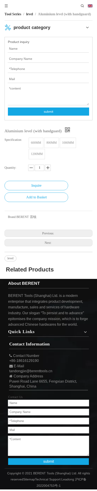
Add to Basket (36, 197)
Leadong (67, 479)
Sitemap (29, 479)
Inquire (36, 185)
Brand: (12, 217)
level (10, 258)
